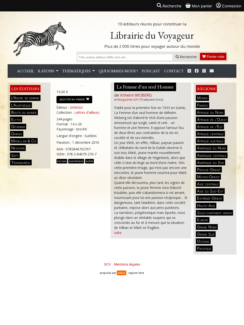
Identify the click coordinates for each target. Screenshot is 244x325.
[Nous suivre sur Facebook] (196, 71)
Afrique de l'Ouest (212, 119)
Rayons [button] (46, 71)
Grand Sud (205, 234)
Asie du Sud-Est (210, 191)
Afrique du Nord (210, 112)
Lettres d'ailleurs (87, 112)
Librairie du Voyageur (152, 35)
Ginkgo (16, 133)
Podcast (151, 71)
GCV (107, 264)
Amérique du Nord (211, 148)
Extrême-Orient (209, 198)
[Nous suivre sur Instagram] (204, 71)
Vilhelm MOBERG (136, 95)
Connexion (231, 6)
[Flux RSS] (189, 71)
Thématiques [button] (76, 71)
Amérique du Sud (210, 162)
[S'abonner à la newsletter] (212, 71)
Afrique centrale (210, 133)
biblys (121, 273)
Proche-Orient (209, 169)
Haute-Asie (206, 205)
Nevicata (18, 148)
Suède (89, 161)
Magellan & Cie (23, 140)
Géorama (18, 126)
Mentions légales (127, 264)
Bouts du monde (24, 112)
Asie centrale (208, 184)
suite (118, 232)
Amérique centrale (211, 155)
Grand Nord (207, 227)
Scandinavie (76, 161)
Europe (202, 219)
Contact (174, 71)
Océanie (203, 241)
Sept (15, 155)
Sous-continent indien (214, 212)
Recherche (188, 57)
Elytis (16, 119)
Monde (202, 97)
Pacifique (204, 248)
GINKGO (76, 107)
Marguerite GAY (128, 99)
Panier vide (215, 56)
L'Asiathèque (21, 105)
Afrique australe (210, 140)
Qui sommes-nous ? (118, 71)
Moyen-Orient (208, 176)
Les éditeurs (25, 88)
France (202, 105)
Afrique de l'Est (210, 126)
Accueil (25, 71)
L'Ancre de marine (25, 97)
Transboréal (20, 162)
